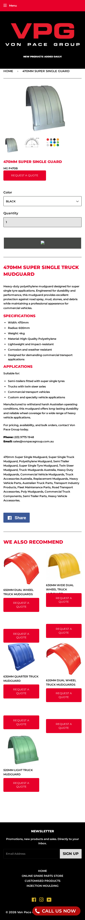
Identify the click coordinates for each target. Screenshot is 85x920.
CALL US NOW (58, 911)
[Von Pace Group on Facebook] (34, 900)
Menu (13, 5)
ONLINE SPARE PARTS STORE (42, 876)
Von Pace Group (29, 912)
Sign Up (71, 854)
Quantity (10, 213)
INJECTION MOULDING (42, 885)
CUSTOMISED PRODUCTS (43, 880)
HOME (8, 71)
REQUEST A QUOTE (24, 175)
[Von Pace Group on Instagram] (41, 900)
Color (7, 192)
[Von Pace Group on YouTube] (49, 900)
